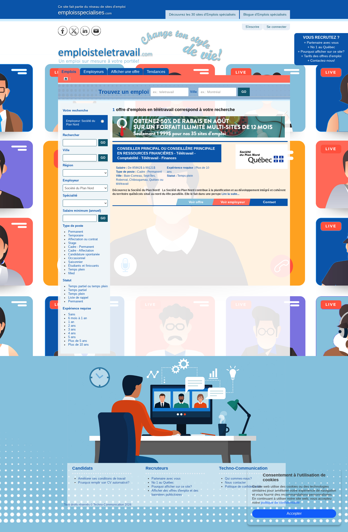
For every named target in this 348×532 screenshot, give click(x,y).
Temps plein (76, 269)
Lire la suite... (230, 194)
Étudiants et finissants (83, 265)
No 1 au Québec (163, 482)
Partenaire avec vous (166, 478)
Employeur (71, 180)
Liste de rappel (78, 297)
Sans (71, 314)
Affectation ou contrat (83, 239)
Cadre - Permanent (81, 247)
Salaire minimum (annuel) (82, 210)
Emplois (69, 72)
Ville (193, 92)
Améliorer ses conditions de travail (101, 478)
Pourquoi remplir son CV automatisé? (103, 482)
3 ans (72, 329)
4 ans (72, 333)
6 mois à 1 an (77, 318)
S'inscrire (252, 27)
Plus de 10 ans (78, 344)
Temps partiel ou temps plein (88, 286)
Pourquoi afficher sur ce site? (172, 486)
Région (68, 165)
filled (71, 273)
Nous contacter (235, 482)
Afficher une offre (125, 72)
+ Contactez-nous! (321, 60)
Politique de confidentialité (243, 486)
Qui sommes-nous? (238, 478)
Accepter (294, 513)
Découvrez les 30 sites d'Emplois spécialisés (202, 14)
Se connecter (276, 27)
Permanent (75, 231)
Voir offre (196, 202)
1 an (71, 322)
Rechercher (71, 135)
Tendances (156, 72)
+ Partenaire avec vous (321, 42)
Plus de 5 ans (77, 341)
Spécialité (70, 195)
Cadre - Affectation (81, 250)
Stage (72, 243)
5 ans (72, 337)
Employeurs (94, 72)
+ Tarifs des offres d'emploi (321, 56)
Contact (269, 202)
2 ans (72, 325)
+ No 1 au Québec (321, 47)
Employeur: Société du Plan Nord (80, 122)
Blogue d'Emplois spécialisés (264, 14)
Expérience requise (77, 308)
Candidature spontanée (84, 254)
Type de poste (73, 225)
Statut (67, 280)
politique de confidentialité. (281, 502)
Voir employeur (233, 202)
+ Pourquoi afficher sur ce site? (321, 51)
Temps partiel (77, 290)
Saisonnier (75, 262)
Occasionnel (76, 258)
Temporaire (75, 235)
